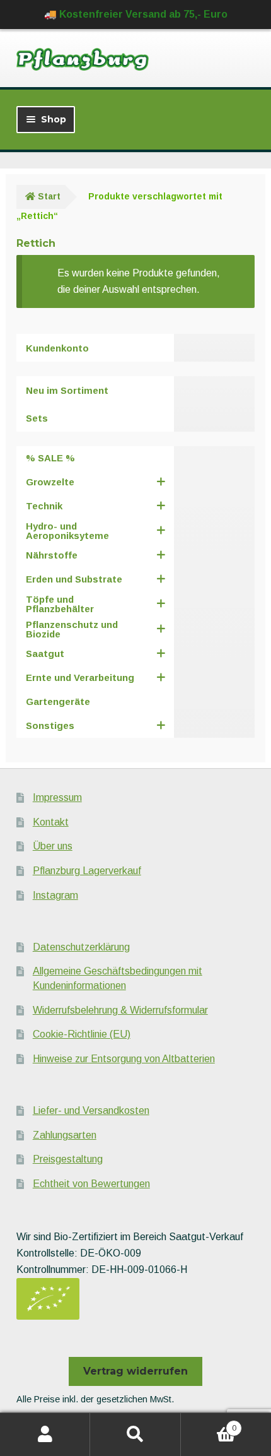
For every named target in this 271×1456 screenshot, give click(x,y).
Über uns (52, 846)
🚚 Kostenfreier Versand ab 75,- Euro (136, 14)
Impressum (57, 797)
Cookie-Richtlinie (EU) (81, 1034)
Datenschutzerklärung (81, 947)
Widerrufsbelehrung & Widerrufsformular (120, 1010)
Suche (135, 1434)
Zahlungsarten (64, 1135)
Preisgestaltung (68, 1159)
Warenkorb (208, 1424)
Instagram (55, 895)
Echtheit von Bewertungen (91, 1183)
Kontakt (51, 822)
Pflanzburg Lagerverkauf (87, 870)
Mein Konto (45, 1434)
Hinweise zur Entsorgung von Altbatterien (124, 1058)
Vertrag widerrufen (135, 1371)
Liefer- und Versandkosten (91, 1110)
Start (49, 196)
